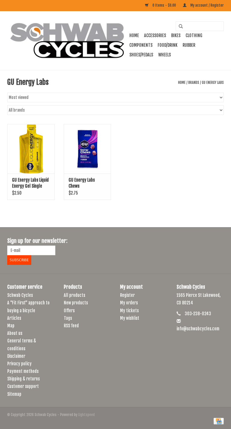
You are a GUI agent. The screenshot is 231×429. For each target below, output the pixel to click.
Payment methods (22, 371)
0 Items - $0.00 (164, 5)
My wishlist (129, 318)
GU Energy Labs (213, 82)
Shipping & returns (23, 378)
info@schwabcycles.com (198, 328)
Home (134, 35)
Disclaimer (16, 356)
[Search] (179, 26)
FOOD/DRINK (167, 45)
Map (10, 325)
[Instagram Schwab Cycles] (219, 241)
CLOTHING (194, 35)
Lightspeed (86, 414)
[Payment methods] (217, 421)
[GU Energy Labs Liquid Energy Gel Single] (31, 149)
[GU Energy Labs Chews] (87, 149)
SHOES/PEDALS (141, 54)
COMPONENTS (140, 45)
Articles (14, 318)
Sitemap (14, 394)
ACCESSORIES (155, 35)
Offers (69, 310)
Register (127, 295)
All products (74, 295)
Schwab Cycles (20, 295)
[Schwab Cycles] (67, 40)
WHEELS (164, 54)
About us (14, 333)
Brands (193, 82)
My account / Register (206, 5)
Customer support (23, 386)
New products (76, 302)
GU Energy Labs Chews (82, 183)
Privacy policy (19, 363)
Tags (68, 318)
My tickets (129, 310)
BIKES (175, 35)
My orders (129, 302)
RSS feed (71, 325)
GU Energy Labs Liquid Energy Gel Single (30, 183)
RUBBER (189, 45)
